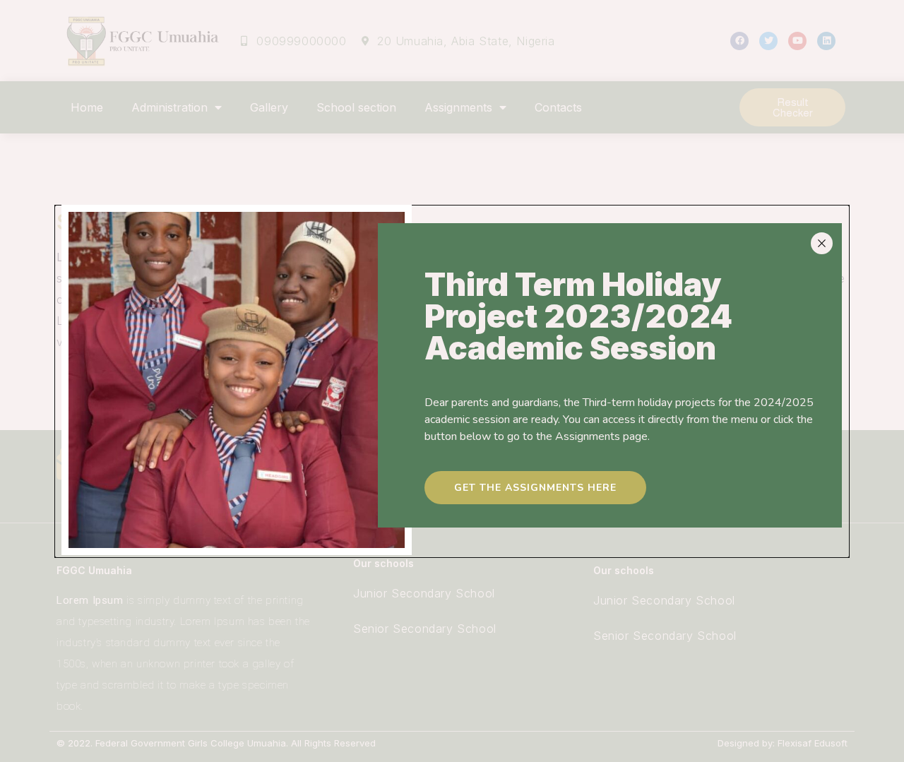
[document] (452, 381)
